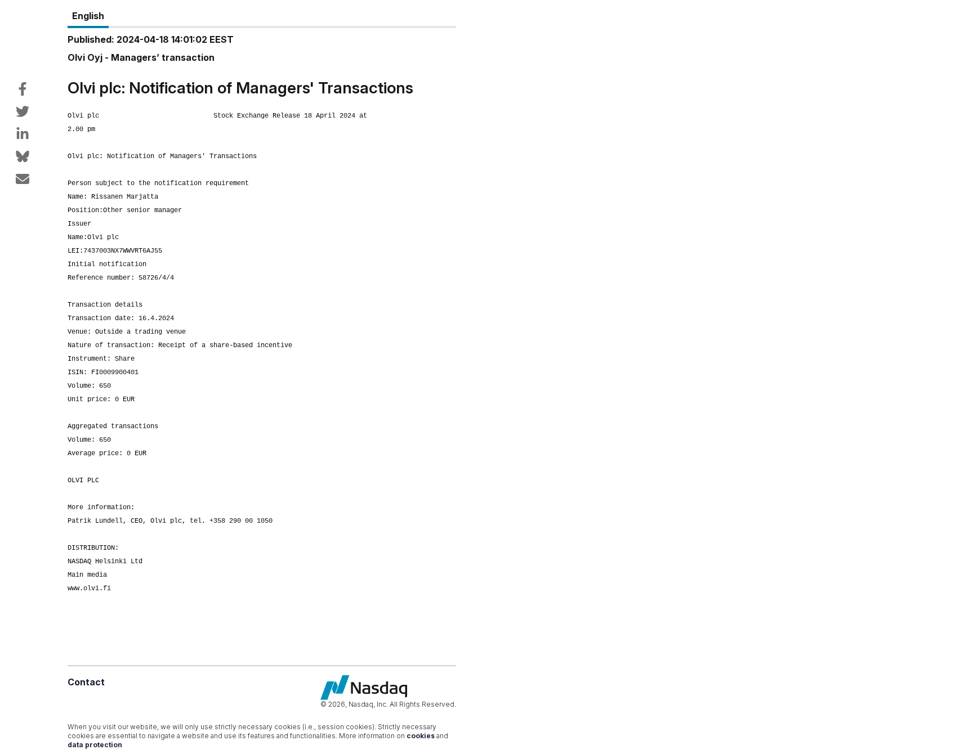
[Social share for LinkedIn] (22, 134)
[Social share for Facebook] (22, 89)
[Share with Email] (22, 179)
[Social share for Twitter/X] (22, 111)
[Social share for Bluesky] (22, 156)
